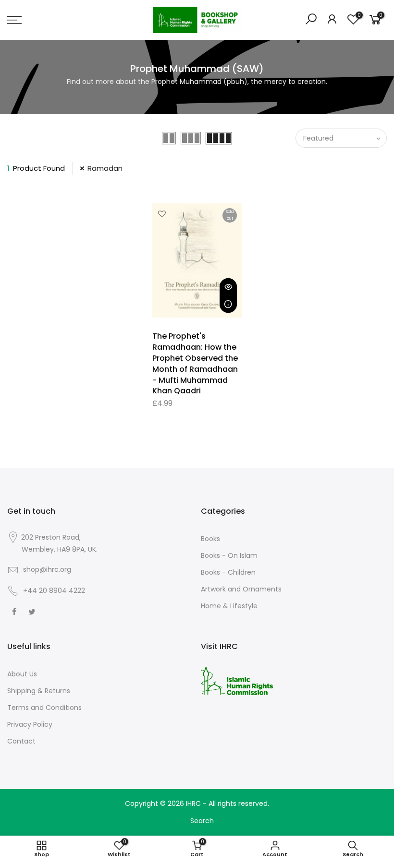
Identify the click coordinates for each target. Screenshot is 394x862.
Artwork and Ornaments (241, 589)
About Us (22, 674)
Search (202, 821)
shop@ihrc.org (47, 569)
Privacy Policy (29, 724)
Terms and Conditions (44, 707)
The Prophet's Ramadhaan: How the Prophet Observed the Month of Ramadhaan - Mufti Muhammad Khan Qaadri (195, 363)
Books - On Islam (229, 555)
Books (210, 538)
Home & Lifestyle (229, 606)
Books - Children (228, 572)
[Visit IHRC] (237, 680)
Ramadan (105, 168)
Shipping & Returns (38, 691)
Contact (21, 741)
